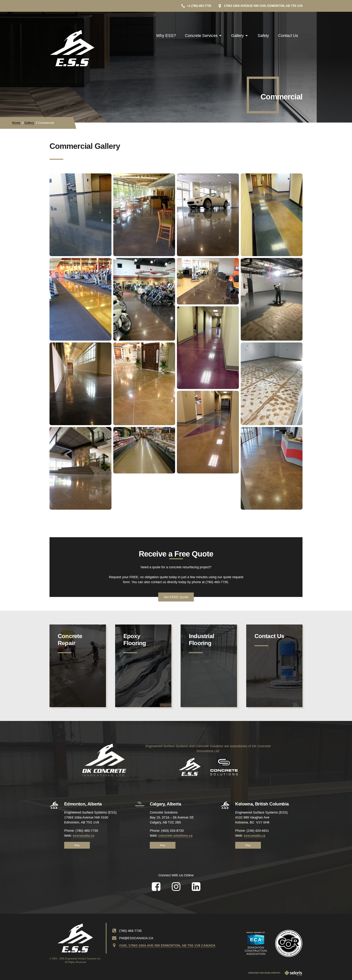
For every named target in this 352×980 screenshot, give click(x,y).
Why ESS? (166, 35)
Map (77, 845)
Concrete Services (201, 35)
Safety (263, 35)
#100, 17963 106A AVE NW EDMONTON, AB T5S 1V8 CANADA (167, 945)
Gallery (237, 35)
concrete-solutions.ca (175, 835)
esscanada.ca (83, 835)
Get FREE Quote (176, 597)
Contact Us (288, 35)
